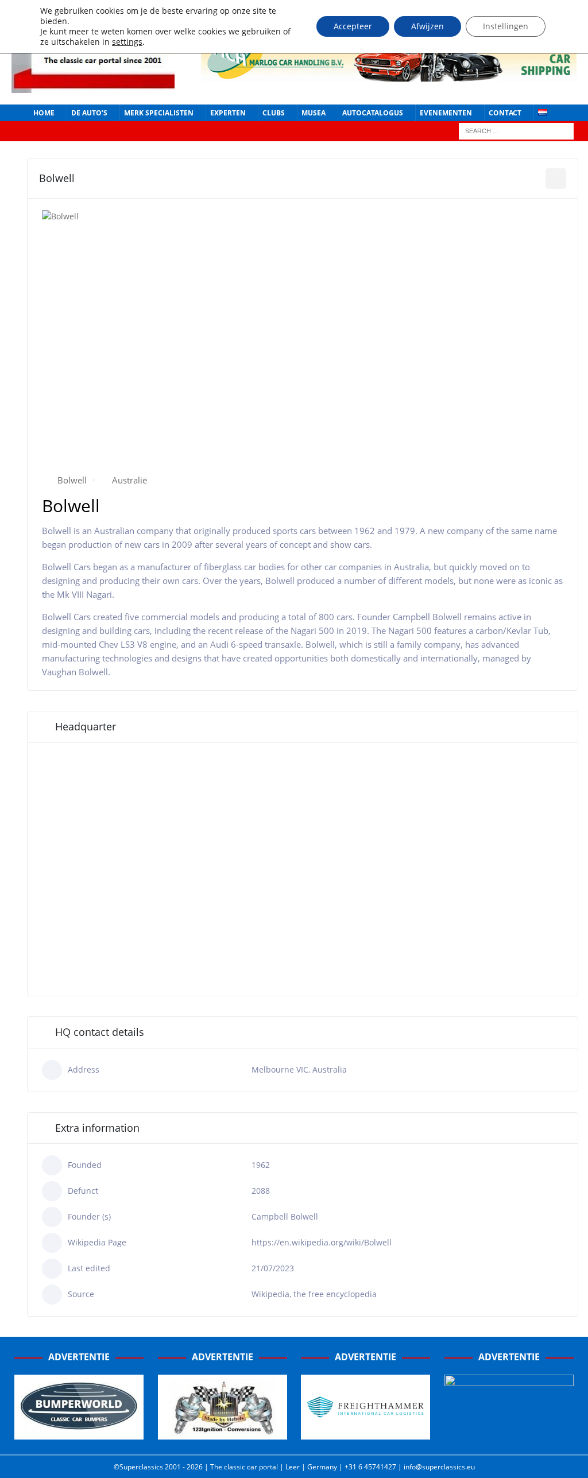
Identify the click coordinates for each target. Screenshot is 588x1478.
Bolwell (72, 480)
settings (127, 42)
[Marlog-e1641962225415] (389, 74)
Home (44, 113)
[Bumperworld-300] (79, 1433)
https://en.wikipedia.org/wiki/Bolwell (322, 1242)
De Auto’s (89, 113)
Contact (505, 113)
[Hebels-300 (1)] (222, 1433)
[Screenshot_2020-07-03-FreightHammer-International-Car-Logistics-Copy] (365, 1433)
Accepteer (353, 26)
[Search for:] (516, 130)
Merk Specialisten (159, 113)
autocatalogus (372, 113)
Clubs (273, 113)
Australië (129, 480)
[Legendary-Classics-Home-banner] (509, 1433)
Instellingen (505, 26)
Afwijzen (427, 26)
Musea (313, 113)
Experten (228, 113)
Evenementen (446, 113)
